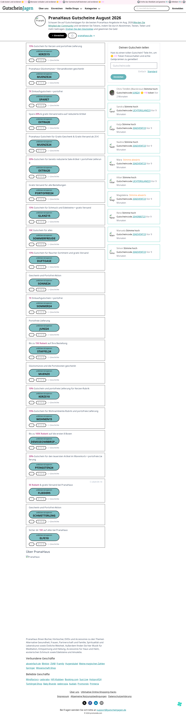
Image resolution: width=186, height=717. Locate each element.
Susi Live (84, 679)
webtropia (62, 683)
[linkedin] (96, 702)
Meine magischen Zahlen (92, 663)
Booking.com (71, 679)
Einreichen (59, 35)
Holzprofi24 (95, 679)
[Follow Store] (72, 35)
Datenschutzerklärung (120, 696)
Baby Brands (49, 683)
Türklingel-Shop (34, 683)
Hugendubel (71, 663)
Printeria (94, 683)
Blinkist (45, 663)
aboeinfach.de (33, 663)
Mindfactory (32, 679)
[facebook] (90, 702)
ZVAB (53, 663)
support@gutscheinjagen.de (111, 709)
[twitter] (84, 702)
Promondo (83, 683)
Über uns (74, 691)
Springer (30, 667)
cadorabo (45, 679)
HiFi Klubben (57, 679)
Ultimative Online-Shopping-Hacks (98, 691)
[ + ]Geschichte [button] (53, 60)
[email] (102, 702)
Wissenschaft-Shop (46, 667)
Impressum (63, 696)
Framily (60, 663)
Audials (73, 683)
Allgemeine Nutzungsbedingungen (89, 696)
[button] (44, 53)
